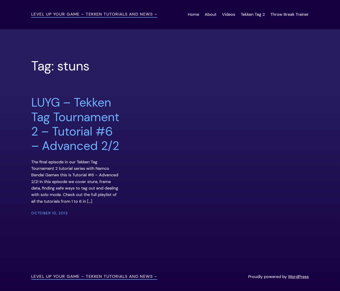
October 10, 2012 (49, 213)
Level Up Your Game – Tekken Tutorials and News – (94, 14)
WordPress (298, 276)
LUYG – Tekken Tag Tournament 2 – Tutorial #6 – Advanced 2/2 (75, 124)
